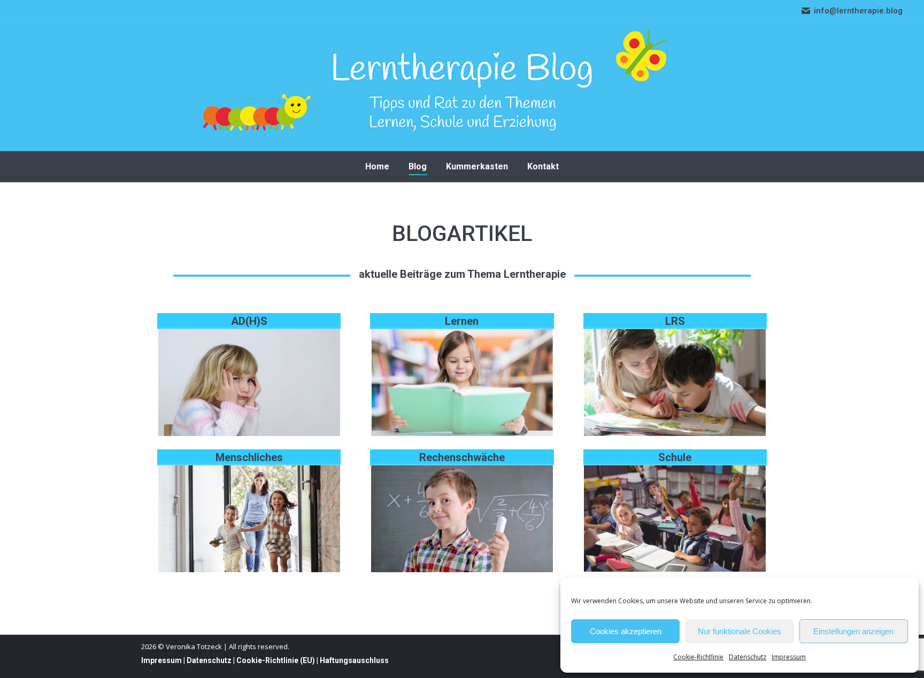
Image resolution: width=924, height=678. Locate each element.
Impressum (789, 656)
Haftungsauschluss (354, 660)
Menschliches (249, 457)
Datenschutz (747, 656)
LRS (675, 321)
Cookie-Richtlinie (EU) (275, 660)
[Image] (249, 382)
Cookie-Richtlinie (698, 656)
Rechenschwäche (462, 457)
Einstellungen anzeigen (853, 631)
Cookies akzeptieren (625, 631)
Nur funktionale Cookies (739, 631)
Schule (674, 457)
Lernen (462, 321)
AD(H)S (249, 321)
